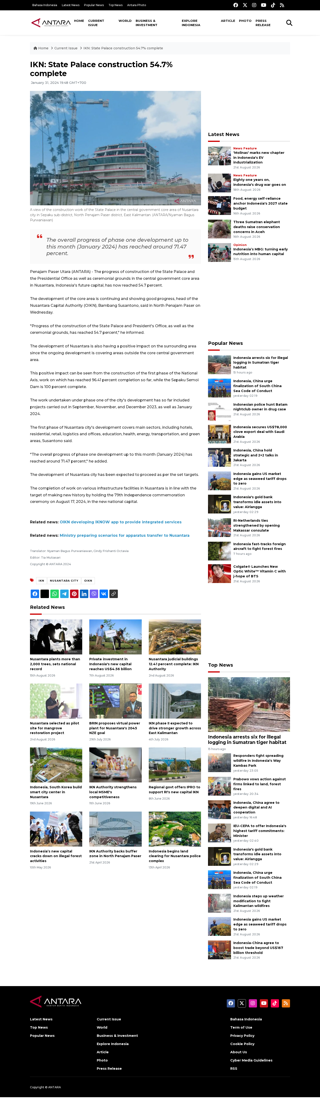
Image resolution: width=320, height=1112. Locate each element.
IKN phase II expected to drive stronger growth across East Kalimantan (175, 728)
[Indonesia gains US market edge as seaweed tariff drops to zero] (219, 480)
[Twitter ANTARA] (245, 5)
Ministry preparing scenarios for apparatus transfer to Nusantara (125, 535)
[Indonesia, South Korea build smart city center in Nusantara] (56, 764)
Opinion (240, 245)
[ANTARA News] (51, 22)
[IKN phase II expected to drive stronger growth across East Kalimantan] (175, 701)
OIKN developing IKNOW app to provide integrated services (121, 522)
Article (228, 21)
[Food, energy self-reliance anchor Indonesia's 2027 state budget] (219, 205)
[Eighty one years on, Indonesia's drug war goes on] (219, 183)
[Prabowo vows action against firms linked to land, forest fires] (219, 786)
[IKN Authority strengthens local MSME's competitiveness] (115, 764)
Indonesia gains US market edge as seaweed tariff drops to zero (260, 479)
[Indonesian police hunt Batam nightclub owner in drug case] (219, 411)
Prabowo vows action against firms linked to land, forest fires (259, 784)
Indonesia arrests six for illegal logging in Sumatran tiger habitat (260, 363)
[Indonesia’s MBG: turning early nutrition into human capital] (219, 252)
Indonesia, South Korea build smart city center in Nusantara (56, 792)
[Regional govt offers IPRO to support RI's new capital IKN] (175, 764)
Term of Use (241, 1027)
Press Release (263, 23)
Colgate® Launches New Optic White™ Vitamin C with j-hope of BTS (259, 571)
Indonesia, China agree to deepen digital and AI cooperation (256, 808)
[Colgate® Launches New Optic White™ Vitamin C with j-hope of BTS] (219, 573)
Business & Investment (146, 23)
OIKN (88, 580)
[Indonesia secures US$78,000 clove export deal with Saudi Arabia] (219, 434)
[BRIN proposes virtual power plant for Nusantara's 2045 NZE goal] (115, 701)
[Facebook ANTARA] (235, 5)
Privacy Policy (242, 1036)
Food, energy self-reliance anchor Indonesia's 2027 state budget (260, 203)
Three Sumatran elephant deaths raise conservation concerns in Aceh (256, 227)
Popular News (94, 5)
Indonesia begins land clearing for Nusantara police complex (175, 856)
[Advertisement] (249, 93)
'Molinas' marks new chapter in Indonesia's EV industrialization (258, 158)
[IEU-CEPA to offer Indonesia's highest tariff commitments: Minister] (219, 832)
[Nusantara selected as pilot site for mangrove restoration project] (56, 701)
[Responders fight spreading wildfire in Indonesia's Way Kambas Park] (219, 762)
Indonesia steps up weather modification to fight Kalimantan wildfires (258, 901)
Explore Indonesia (191, 23)
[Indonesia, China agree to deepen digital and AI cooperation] (219, 809)
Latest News (70, 5)
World (125, 21)
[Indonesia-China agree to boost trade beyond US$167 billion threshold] (219, 949)
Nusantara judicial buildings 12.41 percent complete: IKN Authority (174, 664)
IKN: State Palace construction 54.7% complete (123, 48)
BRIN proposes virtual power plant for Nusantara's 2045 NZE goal (114, 728)
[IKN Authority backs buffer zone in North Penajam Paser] (115, 828)
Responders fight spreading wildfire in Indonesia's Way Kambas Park (258, 761)
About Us (238, 1052)
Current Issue (96, 23)
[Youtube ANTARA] (263, 5)
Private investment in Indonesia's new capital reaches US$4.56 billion (110, 664)
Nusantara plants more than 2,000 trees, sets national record (55, 664)
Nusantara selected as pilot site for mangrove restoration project (54, 728)
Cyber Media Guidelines (251, 1060)
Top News (115, 5)
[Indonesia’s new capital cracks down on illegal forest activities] (56, 828)
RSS (233, 1068)
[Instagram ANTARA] (254, 5)
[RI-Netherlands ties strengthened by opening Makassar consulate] (219, 527)
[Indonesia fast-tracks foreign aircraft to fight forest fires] (219, 550)
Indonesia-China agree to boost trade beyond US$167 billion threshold (258, 948)
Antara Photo (136, 5)
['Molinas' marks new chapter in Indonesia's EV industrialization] (219, 155)
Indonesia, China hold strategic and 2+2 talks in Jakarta (255, 455)
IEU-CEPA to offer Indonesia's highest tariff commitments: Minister (259, 831)
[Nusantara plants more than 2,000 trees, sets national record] (56, 636)
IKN (41, 580)
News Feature (245, 148)
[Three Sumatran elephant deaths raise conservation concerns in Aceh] (219, 228)
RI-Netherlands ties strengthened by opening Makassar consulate (256, 525)
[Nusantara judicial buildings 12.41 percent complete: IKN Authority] (175, 636)
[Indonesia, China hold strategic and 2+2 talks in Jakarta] (219, 457)
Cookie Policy (242, 1044)
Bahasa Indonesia (44, 5)
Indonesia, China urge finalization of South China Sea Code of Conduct (257, 386)
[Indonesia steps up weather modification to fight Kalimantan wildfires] (219, 903)
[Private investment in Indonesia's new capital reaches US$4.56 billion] (115, 636)
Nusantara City (64, 580)
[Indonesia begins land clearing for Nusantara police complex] (175, 828)
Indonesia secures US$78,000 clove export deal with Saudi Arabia (260, 432)
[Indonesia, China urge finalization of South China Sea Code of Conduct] (219, 387)
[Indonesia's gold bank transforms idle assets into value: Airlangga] (219, 504)
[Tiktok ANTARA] (273, 5)
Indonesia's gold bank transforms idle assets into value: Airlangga (257, 502)
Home (79, 21)
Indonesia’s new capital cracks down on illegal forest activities (56, 856)
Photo (245, 21)
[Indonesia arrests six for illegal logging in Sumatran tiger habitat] (219, 364)
